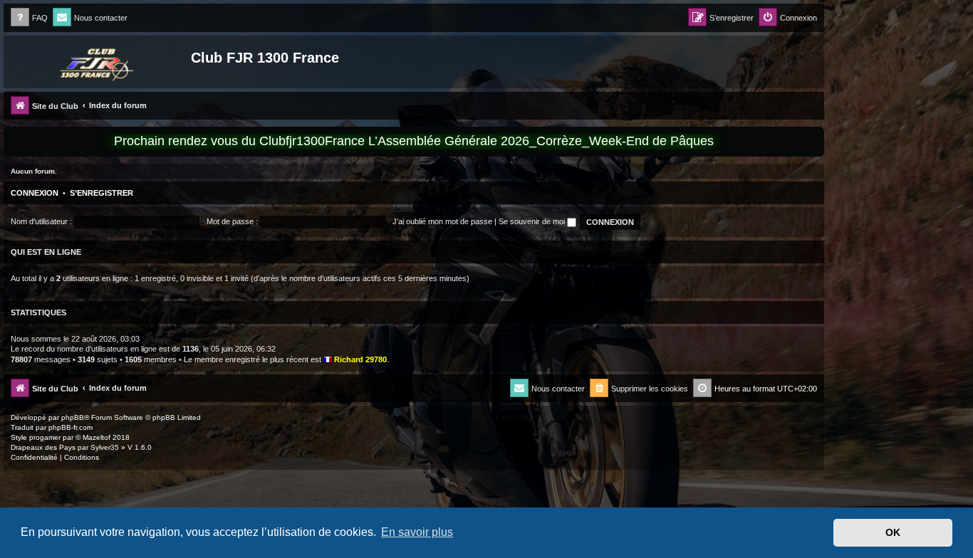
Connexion (34, 193)
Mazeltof (96, 437)
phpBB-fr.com (70, 427)
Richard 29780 (360, 359)
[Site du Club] (99, 62)
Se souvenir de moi (533, 221)
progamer (45, 437)
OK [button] (892, 532)
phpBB (72, 417)
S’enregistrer (101, 193)
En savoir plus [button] (417, 532)
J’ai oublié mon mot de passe (442, 221)
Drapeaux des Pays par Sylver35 (65, 447)
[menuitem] (29, 18)
